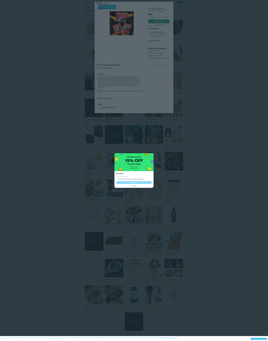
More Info (264, 339)
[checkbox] (116, 178)
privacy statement (56, 337)
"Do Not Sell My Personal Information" (168, 337)
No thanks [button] (134, 186)
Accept (253, 339)
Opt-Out (258, 339)
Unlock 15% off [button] (134, 182)
